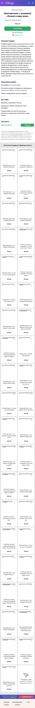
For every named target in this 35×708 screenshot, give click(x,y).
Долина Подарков (17, 32)
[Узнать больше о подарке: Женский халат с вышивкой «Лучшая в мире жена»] (17, 20)
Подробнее (17, 28)
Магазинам (6, 702)
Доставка (17, 704)
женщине (13, 85)
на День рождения (21, 90)
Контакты (6, 704)
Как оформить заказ (17, 702)
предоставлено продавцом (14, 131)
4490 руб (27, 125)
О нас (28, 702)
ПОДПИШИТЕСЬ (26, 697)
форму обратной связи (16, 134)
